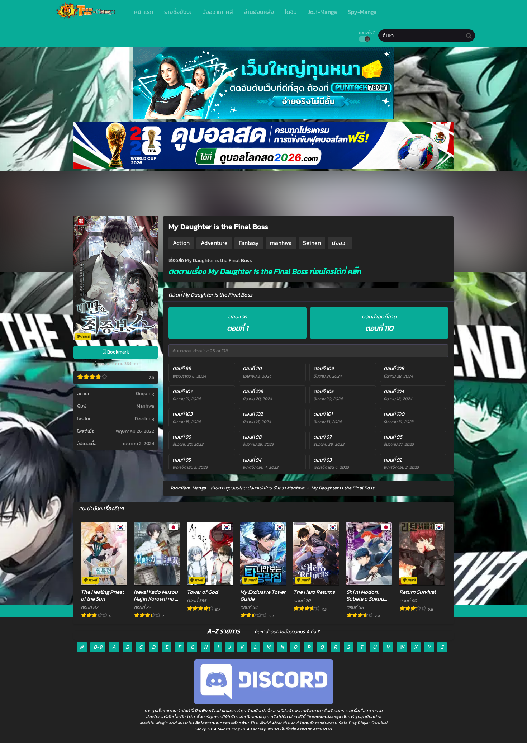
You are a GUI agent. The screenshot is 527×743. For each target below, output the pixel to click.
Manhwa (145, 406)
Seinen (312, 242)
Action (181, 242)
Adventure (214, 242)
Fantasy (249, 242)
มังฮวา (340, 242)
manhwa (281, 242)
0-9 (98, 647)
